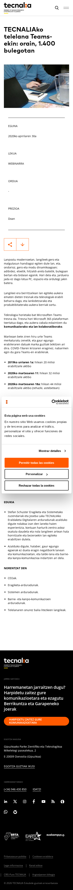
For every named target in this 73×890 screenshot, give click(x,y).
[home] (16, 663)
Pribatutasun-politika (15, 856)
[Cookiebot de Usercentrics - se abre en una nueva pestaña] (52, 402)
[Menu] (66, 8)
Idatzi (37, 789)
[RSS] (53, 802)
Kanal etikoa (35, 865)
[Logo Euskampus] (58, 836)
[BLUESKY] (15, 812)
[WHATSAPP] (6, 812)
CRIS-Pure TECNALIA (15, 874)
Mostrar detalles (50, 450)
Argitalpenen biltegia (43, 874)
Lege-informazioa (13, 865)
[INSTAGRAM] (24, 802)
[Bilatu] (56, 7)
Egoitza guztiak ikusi (19, 766)
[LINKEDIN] (6, 802)
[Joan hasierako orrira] (17, 8)
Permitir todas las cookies (36, 462)
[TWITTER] (15, 802)
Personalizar (34, 474)
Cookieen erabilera (43, 856)
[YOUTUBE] (43, 802)
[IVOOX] (62, 802)
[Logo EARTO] (33, 836)
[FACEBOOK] (34, 802)
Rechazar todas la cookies (36, 485)
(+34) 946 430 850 (15, 789)
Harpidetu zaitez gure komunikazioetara (25, 721)
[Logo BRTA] (12, 836)
